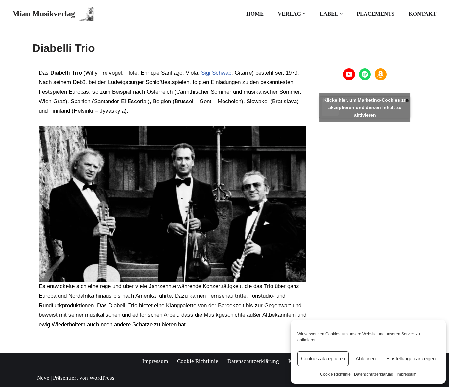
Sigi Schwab (216, 73)
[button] (304, 13)
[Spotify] (365, 74)
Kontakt (422, 14)
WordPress (101, 378)
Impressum (406, 374)
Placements (375, 14)
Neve (43, 378)
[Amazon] (381, 74)
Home (255, 14)
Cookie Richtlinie (335, 374)
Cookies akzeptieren (323, 358)
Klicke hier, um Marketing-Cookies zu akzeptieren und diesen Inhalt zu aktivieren (365, 107)
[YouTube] (349, 74)
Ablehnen (366, 358)
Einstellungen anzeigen (411, 358)
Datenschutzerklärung (373, 374)
